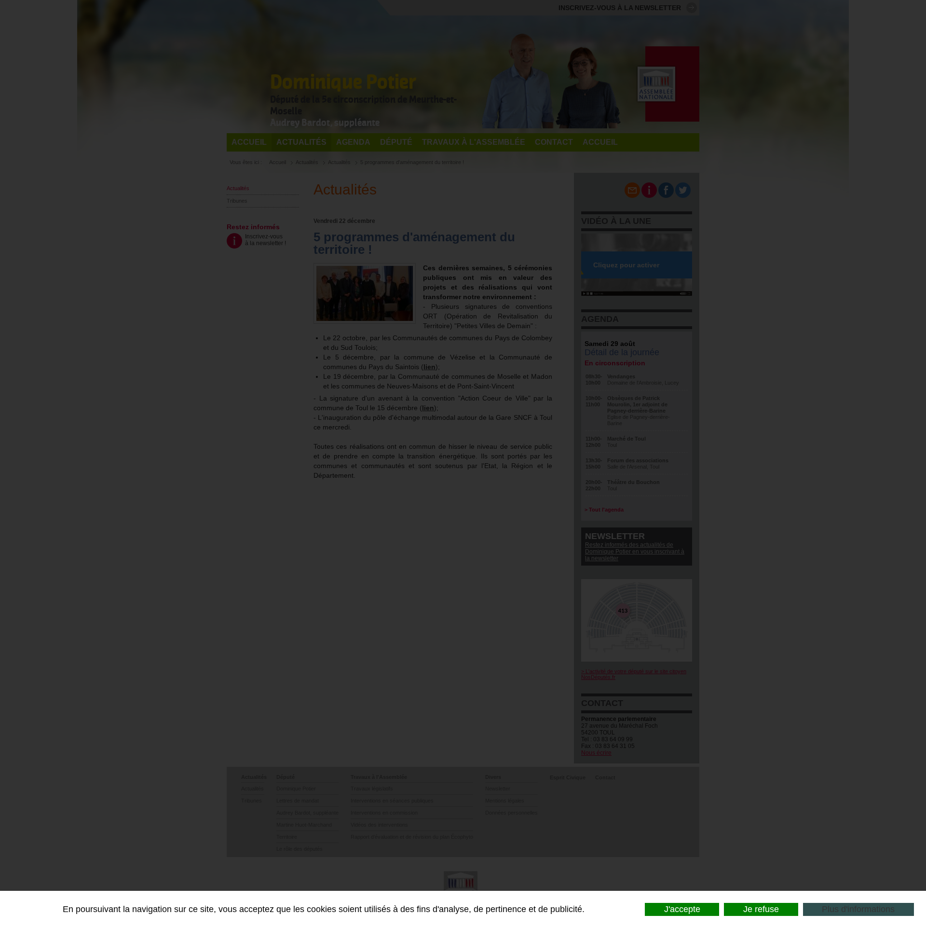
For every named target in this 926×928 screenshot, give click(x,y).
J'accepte (682, 909)
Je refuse (761, 909)
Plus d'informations (858, 909)
